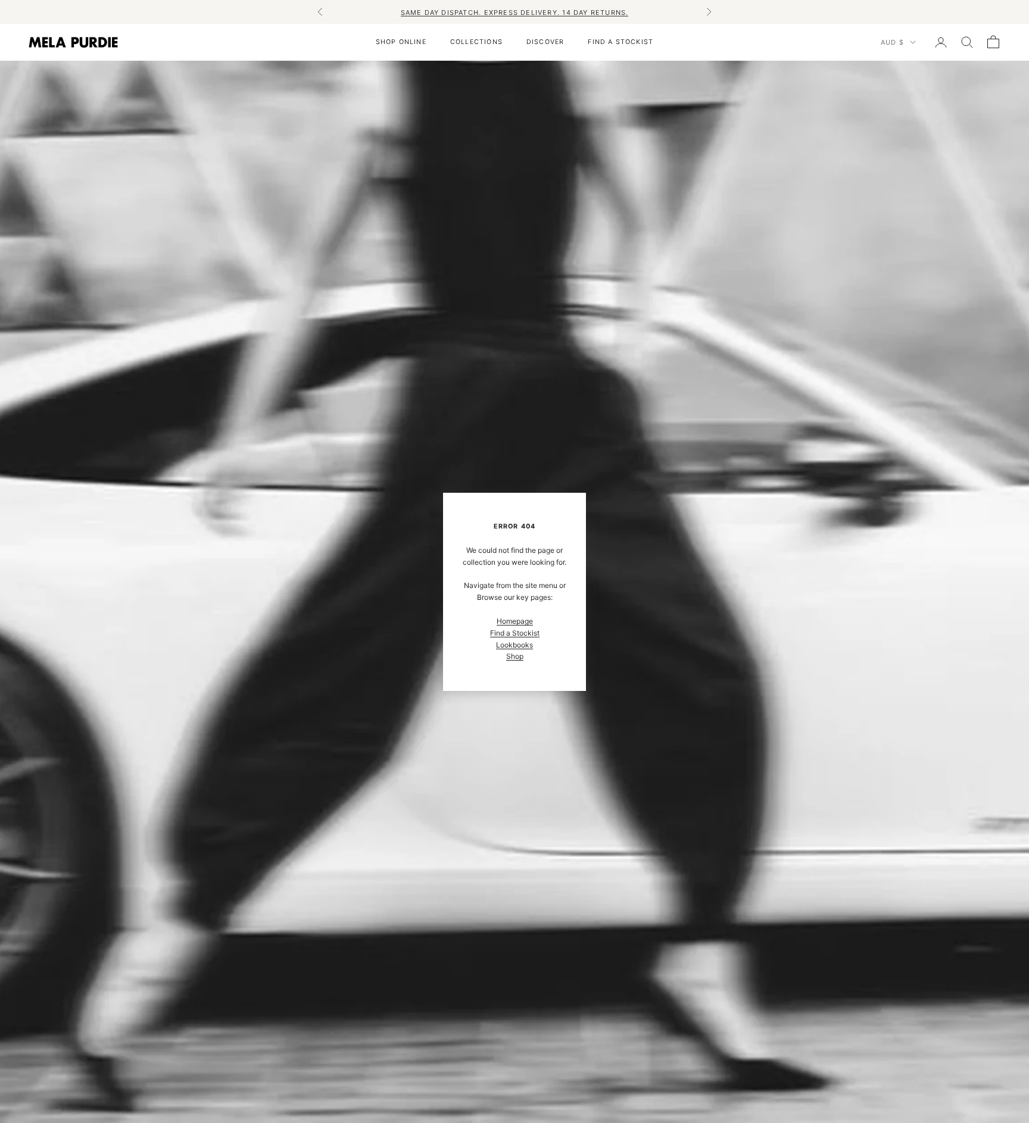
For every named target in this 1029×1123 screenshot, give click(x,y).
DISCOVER (545, 42)
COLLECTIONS (476, 42)
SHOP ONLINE (401, 42)
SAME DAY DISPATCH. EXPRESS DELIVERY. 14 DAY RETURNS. (515, 12)
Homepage (515, 621)
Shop (514, 656)
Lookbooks (514, 644)
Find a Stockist (515, 632)
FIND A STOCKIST (620, 42)
